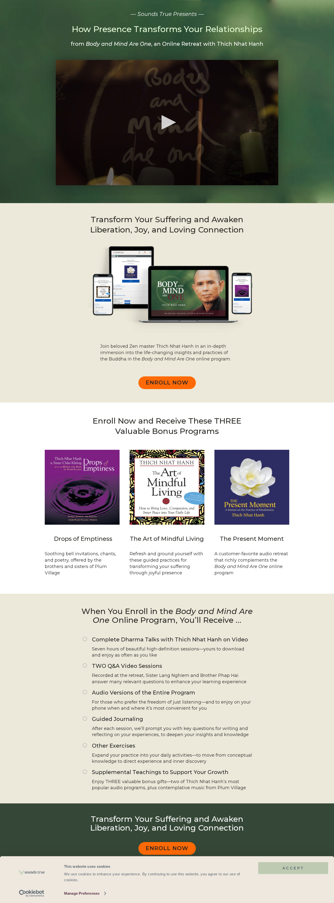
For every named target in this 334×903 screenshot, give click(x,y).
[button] (167, 122)
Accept (293, 868)
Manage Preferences (82, 893)
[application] (167, 122)
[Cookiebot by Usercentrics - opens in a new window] (31, 893)
